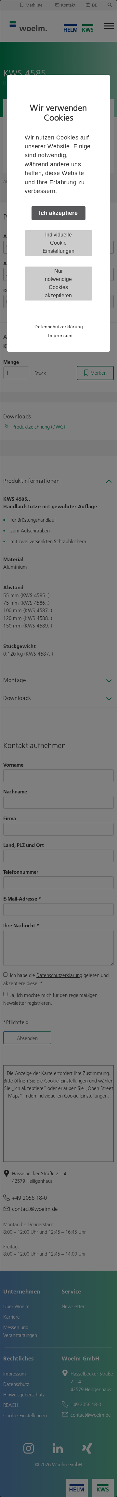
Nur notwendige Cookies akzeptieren (58, 283)
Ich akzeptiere (58, 213)
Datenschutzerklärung (58, 326)
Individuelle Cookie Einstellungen (58, 243)
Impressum (60, 335)
